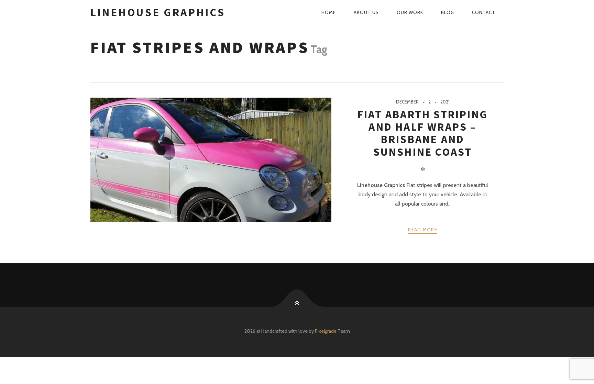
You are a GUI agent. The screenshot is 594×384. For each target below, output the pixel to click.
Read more (422, 229)
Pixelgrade (326, 331)
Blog (447, 12)
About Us (366, 12)
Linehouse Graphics (158, 12)
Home (328, 12)
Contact (483, 12)
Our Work (410, 12)
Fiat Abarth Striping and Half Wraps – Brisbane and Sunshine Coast (423, 133)
